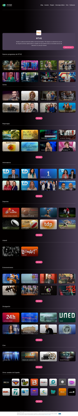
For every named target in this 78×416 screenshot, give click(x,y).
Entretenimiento (7, 267)
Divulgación (6, 306)
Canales (46, 5)
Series (4, 84)
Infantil (4, 240)
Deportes (5, 201)
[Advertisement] (39, 19)
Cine (3, 345)
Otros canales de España (11, 372)
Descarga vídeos (60, 5)
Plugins (52, 5)
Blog (42, 5)
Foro (67, 5)
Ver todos (39, 118)
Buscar (73, 5)
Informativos (6, 162)
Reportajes (6, 123)
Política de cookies (48, 414)
